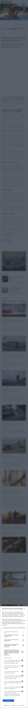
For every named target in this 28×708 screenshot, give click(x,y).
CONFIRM (8, 700)
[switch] (23, 635)
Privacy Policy (22, 705)
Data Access (14, 705)
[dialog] (14, 657)
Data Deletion (6, 705)
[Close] (25, 609)
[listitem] (14, 632)
